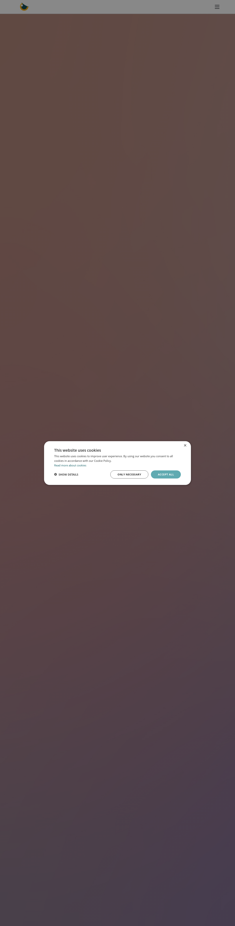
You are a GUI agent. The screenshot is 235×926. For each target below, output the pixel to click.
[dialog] (117, 463)
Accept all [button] (166, 474)
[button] (66, 474)
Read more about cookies (70, 465)
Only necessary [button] (129, 474)
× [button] (185, 445)
